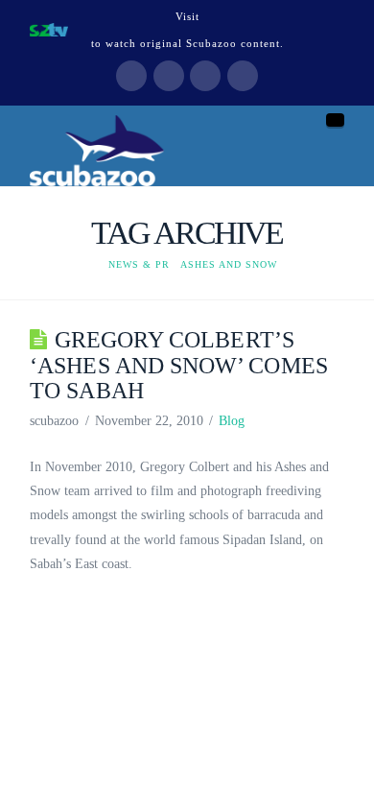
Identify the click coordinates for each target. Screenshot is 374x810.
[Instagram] (242, 75)
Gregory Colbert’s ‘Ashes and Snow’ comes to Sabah (179, 364)
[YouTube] (205, 75)
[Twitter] (168, 75)
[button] (335, 120)
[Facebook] (131, 75)
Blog (232, 421)
